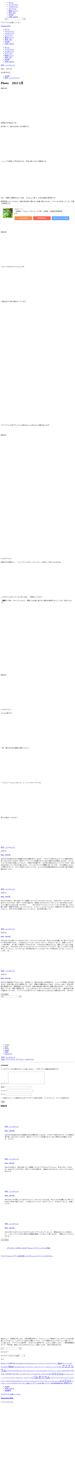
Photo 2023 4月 (6, 936)
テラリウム (8, 35)
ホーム (7, 29)
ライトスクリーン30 (32, 1381)
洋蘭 (52, 1383)
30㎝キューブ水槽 (6, 1363)
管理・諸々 (8, 39)
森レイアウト (46, 1383)
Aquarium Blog (5, 26)
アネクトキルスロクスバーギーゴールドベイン (21, 1370)
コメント (4, 1083)
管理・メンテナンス (8, 1057)
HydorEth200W (4, 1366)
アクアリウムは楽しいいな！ (11, 1394)
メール (4, 1090)
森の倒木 (39, 1383)
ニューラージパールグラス (8, 1377)
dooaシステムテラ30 (67, 1363)
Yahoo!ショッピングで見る (60, 218)
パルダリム (53, 1377)
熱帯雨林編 (56, 1383)
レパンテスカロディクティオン (16, 1383)
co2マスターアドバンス (51, 1363)
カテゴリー (5, 1355)
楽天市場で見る (42, 218)
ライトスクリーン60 (42, 1381)
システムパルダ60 (46, 1374)
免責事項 (8, 1390)
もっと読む (5, 994)
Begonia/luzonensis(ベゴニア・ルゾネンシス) (35, 1363)
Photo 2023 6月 (6, 855)
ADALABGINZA (20, 1363)
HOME (7, 1386)
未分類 (7, 41)
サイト (3, 1094)
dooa (60, 1363)
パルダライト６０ (27, 1377)
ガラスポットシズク (19, 1374)
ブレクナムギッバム (61, 1377)
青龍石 (62, 1383)
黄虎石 (66, 1383)
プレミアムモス (70, 1377)
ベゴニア (3, 1381)
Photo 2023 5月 (5, 896)
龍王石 (70, 1383)
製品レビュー (9, 37)
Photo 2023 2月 (10, 1228)
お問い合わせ (9, 44)
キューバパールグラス (33, 1374)
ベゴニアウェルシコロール (13, 1381)
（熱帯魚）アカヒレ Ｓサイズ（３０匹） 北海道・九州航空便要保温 (38, 211)
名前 (3, 1087)
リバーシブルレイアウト (53, 1381)
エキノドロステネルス (64, 1370)
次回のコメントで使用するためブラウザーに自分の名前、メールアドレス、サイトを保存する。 (36, 1098)
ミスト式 (24, 1381)
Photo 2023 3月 (6, 978)
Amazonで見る (23, 218)
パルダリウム (9, 33)
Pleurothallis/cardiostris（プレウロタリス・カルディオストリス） (29, 1366)
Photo (3, 1059)
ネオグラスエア (19, 1377)
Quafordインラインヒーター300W (53, 1366)
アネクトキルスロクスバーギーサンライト (46, 1370)
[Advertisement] (37, 1020)
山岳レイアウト (31, 1383)
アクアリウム (9, 31)
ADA (14, 1363)
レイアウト (65, 1380)
